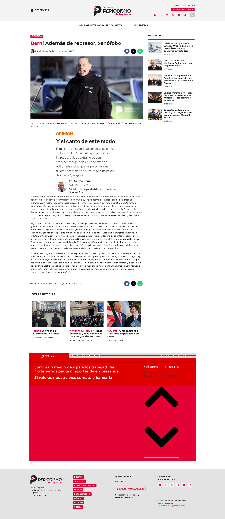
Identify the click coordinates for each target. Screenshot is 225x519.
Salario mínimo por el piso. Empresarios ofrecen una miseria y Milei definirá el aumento (178, 97)
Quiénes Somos (123, 476)
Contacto (120, 481)
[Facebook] (155, 15)
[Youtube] (179, 15)
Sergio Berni (64, 283)
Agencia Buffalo (177, 505)
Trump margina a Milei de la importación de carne (123, 333)
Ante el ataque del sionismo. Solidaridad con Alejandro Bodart (178, 63)
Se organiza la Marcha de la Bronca (46, 332)
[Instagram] (161, 15)
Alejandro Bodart (48, 283)
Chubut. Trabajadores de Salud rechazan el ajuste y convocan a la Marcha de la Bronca (178, 79)
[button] (127, 51)
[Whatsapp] (173, 15)
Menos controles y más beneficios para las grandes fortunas (86, 333)
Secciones (42, 10)
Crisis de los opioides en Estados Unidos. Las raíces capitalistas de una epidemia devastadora (178, 47)
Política (37, 36)
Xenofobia (77, 283)
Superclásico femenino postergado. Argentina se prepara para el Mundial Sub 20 (178, 114)
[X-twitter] (167, 15)
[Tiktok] (185, 15)
